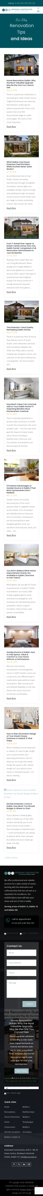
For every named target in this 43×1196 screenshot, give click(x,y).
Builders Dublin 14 (12, 1137)
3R (30, 1193)
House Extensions (12, 1117)
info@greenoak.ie (29, 1157)
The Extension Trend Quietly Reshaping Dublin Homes (20, 328)
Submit (29, 1004)
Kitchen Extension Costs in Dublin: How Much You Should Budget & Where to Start (21, 806)
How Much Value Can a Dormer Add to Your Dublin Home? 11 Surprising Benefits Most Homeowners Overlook (21, 408)
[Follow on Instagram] (29, 1164)
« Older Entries (11, 858)
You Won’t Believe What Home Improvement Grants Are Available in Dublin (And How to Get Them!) (21, 574)
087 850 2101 (30, 3)
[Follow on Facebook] (14, 1164)
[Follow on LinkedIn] (24, 1164)
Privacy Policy (25, 1189)
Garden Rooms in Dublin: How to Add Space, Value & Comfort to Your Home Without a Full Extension (21, 656)
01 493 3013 (17, 923)
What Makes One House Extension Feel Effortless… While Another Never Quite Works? (19, 165)
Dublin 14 (24, 906)
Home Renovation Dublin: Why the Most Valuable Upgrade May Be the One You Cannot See (21, 84)
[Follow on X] (19, 1164)
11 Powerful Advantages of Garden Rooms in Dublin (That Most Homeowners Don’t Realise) (21, 489)
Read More (22, 1071)
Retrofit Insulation (12, 1132)
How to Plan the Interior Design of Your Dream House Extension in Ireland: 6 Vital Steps (21, 737)
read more (11, 127)
